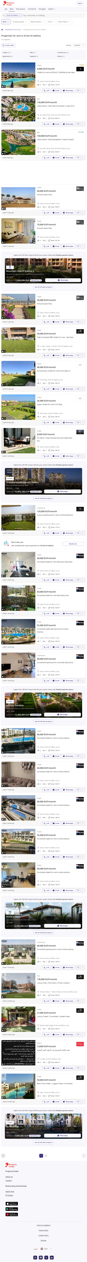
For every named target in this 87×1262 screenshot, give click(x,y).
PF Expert (9, 1195)
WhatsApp (69, 90)
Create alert (9, 45)
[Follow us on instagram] (35, 1257)
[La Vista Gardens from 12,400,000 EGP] (43, 705)
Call (47, 90)
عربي (36, 1249)
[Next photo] (33, 75)
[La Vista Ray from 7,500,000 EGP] (43, 1126)
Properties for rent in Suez (13, 29)
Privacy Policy (43, 1230)
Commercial (32, 9)
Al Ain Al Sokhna (12, 15)
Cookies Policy (43, 1235)
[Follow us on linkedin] (52, 1257)
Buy (6, 9)
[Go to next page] (84, 1156)
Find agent (42, 9)
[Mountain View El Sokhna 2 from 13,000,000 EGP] (43, 270)
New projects (20, 9)
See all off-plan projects (43, 287)
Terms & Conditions (43, 1225)
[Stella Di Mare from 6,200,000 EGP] (43, 915)
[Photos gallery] (18, 75)
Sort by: (68, 45)
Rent (11, 9)
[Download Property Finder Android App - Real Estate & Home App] (12, 1209)
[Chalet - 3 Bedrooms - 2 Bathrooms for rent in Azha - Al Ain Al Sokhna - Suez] (43, 77)
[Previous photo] (3, 75)
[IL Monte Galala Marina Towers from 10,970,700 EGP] (43, 481)
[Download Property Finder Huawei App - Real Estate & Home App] (12, 1214)
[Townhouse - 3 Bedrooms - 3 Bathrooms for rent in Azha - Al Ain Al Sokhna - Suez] (43, 520)
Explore (50, 9)
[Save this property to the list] (78, 90)
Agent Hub (10, 1191)
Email (57, 90)
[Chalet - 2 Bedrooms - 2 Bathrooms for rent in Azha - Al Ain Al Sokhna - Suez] (43, 200)
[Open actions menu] (83, 90)
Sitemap (43, 1240)
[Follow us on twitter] (46, 1257)
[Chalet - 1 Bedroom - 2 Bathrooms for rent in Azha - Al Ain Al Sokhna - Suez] (43, 443)
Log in (80, 3)
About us (9, 1177)
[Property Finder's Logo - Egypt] (8, 3)
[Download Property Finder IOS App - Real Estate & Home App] (12, 1204)
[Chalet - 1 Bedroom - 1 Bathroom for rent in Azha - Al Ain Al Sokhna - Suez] (43, 634)
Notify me (73, 544)
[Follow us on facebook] (41, 1257)
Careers (9, 1180)
